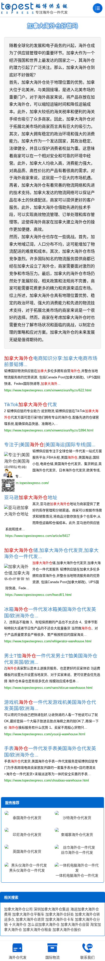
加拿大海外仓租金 (37, 930)
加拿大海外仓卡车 (59, 919)
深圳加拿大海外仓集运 (51, 909)
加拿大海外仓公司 (18, 909)
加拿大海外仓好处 (59, 914)
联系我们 (87, 957)
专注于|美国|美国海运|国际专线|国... (49, 444)
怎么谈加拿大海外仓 (44, 924)
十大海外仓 (18, 924)
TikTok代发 (30, 404)
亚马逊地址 (30, 497)
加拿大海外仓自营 (75, 924)
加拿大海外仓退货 (30, 919)
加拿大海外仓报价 (66, 930)
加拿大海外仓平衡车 (28, 914)
